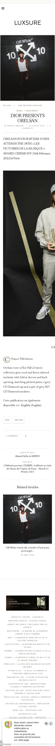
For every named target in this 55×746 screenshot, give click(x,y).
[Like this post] (28, 436)
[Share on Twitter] (34, 436)
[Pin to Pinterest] (37, 436)
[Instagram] (25, 30)
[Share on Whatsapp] (43, 436)
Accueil (7, 105)
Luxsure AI (38, 617)
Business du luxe (27, 714)
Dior (7, 420)
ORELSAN (19, 420)
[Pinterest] (30, 30)
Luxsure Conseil (37, 621)
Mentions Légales (18, 621)
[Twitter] (21, 30)
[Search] (51, 8)
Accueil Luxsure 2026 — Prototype (27, 718)
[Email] (38, 30)
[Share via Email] (27, 442)
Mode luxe (18, 710)
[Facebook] (17, 30)
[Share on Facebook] (31, 436)
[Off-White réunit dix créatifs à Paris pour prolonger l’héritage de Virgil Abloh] (27, 68)
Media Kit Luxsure (20, 617)
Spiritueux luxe (34, 710)
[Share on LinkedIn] (40, 436)
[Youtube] (34, 30)
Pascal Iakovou (15, 126)
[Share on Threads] (46, 436)
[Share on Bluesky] (49, 436)
